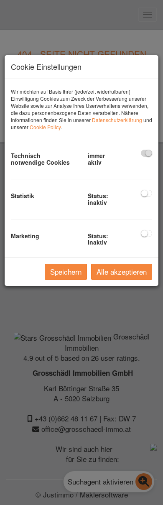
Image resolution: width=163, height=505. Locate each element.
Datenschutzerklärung (117, 119)
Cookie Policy (45, 126)
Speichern (66, 271)
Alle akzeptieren (122, 271)
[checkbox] (146, 153)
